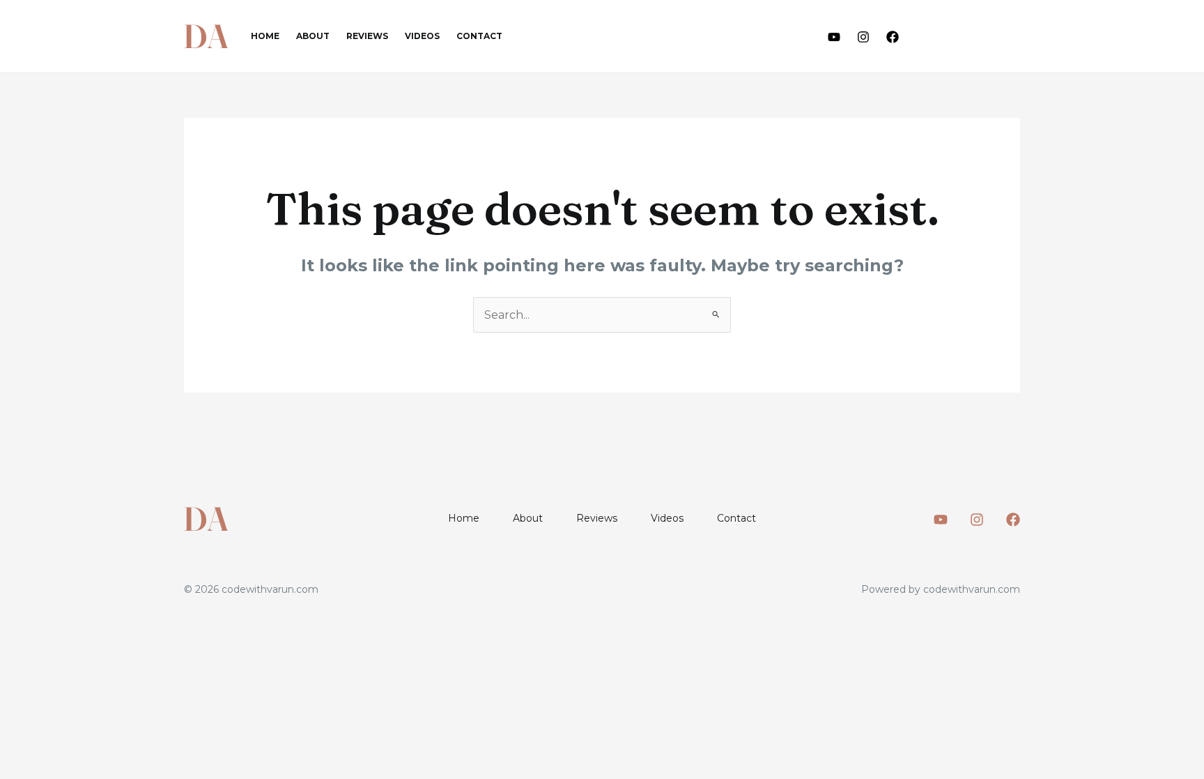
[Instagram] (863, 37)
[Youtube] (834, 37)
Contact (479, 36)
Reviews (367, 36)
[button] (972, 36)
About (313, 36)
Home (265, 36)
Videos (422, 36)
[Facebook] (892, 37)
